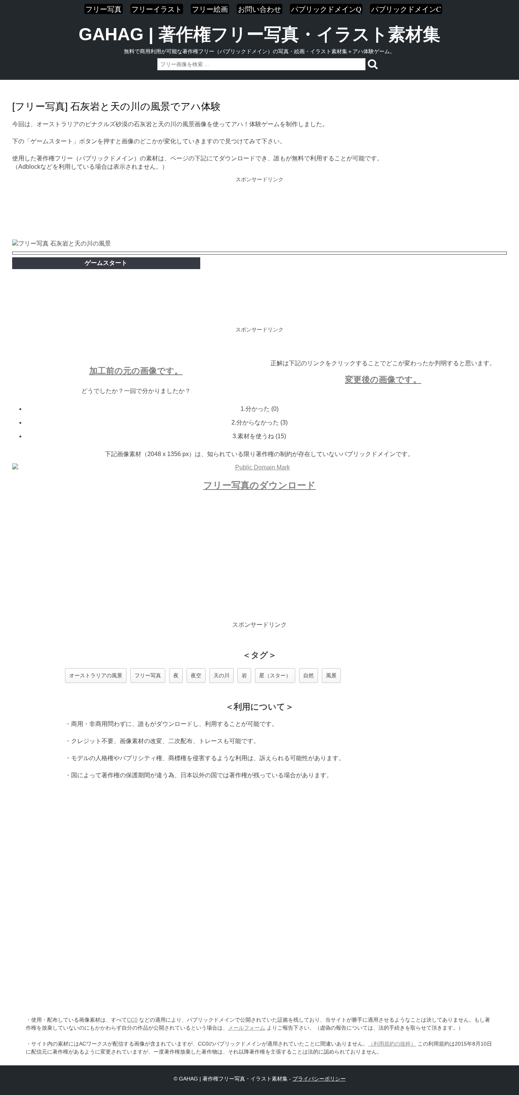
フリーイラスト (156, 9)
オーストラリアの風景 (95, 675)
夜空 (196, 675)
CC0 (132, 1020)
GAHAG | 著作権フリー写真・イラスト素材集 (259, 34)
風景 (331, 675)
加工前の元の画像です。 (136, 371)
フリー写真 (103, 9)
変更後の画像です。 (383, 379)
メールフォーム (246, 1028)
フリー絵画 (210, 9)
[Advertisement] (259, 209)
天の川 (221, 675)
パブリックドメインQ (326, 9)
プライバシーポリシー (319, 1079)
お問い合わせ (259, 9)
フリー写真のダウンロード (259, 485)
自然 (308, 675)
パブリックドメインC (406, 9)
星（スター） (275, 675)
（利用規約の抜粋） (392, 1044)
